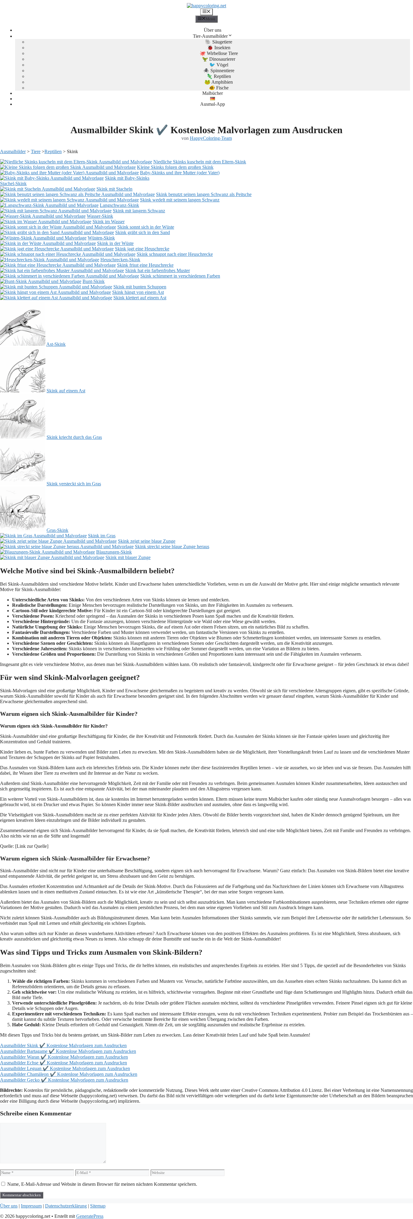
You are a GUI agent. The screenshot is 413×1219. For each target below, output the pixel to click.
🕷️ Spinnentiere (218, 70)
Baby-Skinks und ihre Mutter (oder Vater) (180, 172)
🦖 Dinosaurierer (218, 59)
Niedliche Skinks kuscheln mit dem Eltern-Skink (199, 161)
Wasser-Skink (100, 216)
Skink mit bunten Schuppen (139, 286)
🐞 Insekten (218, 47)
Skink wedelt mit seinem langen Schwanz (180, 199)
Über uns (212, 30)
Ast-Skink (56, 344)
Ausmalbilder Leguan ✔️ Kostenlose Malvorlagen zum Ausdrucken (65, 1068)
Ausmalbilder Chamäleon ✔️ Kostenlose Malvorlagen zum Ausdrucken (68, 1074)
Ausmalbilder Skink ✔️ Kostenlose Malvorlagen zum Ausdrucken (63, 1045)
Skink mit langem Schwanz (139, 210)
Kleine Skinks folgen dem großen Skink (175, 167)
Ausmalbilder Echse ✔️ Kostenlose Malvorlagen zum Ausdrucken (63, 1062)
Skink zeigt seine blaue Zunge (146, 541)
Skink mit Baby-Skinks (127, 178)
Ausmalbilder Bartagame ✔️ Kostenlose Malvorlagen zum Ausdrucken (68, 1051)
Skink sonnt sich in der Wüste (145, 227)
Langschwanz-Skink (119, 205)
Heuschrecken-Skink (120, 259)
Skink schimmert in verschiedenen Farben (180, 275)
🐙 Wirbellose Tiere (219, 53)
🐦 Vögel (218, 64)
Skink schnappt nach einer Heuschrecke (175, 254)
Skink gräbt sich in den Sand (142, 232)
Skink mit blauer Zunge (128, 557)
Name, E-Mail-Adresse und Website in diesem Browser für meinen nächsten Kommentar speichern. (102, 1184)
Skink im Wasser (109, 221)
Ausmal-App (212, 104)
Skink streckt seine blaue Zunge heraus (172, 546)
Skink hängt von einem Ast (138, 292)
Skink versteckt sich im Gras (74, 483)
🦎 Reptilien (219, 76)
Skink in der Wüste (115, 243)
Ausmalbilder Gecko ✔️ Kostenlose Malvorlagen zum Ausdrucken (64, 1079)
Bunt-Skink (94, 281)
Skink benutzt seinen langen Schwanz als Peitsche (204, 194)
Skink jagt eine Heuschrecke (142, 248)
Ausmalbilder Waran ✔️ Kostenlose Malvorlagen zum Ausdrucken (64, 1057)
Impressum (31, 1205)
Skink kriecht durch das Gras (74, 437)
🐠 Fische (219, 87)
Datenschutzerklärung (66, 1205)
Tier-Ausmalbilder (210, 36)
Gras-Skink (57, 530)
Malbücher (212, 93)
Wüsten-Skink (101, 237)
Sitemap (98, 1205)
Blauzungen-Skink (114, 552)
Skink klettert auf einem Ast (139, 297)
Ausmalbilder (13, 151)
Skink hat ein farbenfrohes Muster (157, 270)
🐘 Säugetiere (218, 41)
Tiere (36, 151)
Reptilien (53, 151)
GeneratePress (89, 1216)
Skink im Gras (101, 535)
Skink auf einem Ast (66, 390)
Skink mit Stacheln (114, 188)
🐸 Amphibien (218, 82)
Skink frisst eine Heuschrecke (145, 265)
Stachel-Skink (13, 183)
